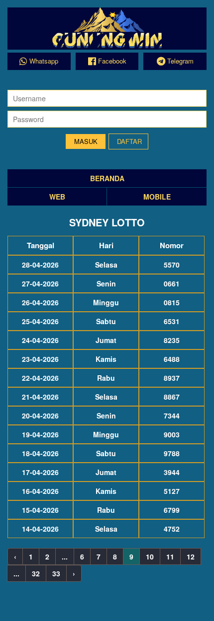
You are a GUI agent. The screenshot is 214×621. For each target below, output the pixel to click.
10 (150, 556)
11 (170, 556)
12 (191, 556)
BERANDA (107, 178)
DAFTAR (129, 141)
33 (56, 573)
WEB (57, 197)
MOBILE (157, 197)
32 (36, 573)
